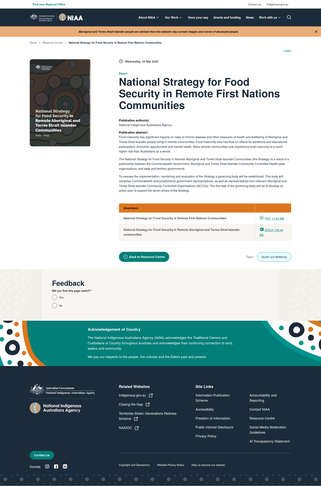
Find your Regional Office (49, 4)
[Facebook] (56, 466)
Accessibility (205, 409)
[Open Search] (289, 17)
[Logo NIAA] (56, 17)
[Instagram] (47, 466)
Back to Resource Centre (147, 257)
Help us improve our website (208, 465)
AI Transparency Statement (269, 441)
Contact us (254, 4)
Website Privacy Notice (170, 465)
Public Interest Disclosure (214, 427)
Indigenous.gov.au (277, 4)
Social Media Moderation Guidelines (267, 430)
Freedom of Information (213, 418)
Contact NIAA (259, 409)
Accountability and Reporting (263, 398)
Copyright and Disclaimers (134, 465)
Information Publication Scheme (213, 398)
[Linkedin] (65, 466)
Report (123, 73)
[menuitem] (149, 17)
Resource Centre (53, 42)
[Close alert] (316, 32)
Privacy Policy (206, 435)
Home (33, 42)
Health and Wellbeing (274, 257)
